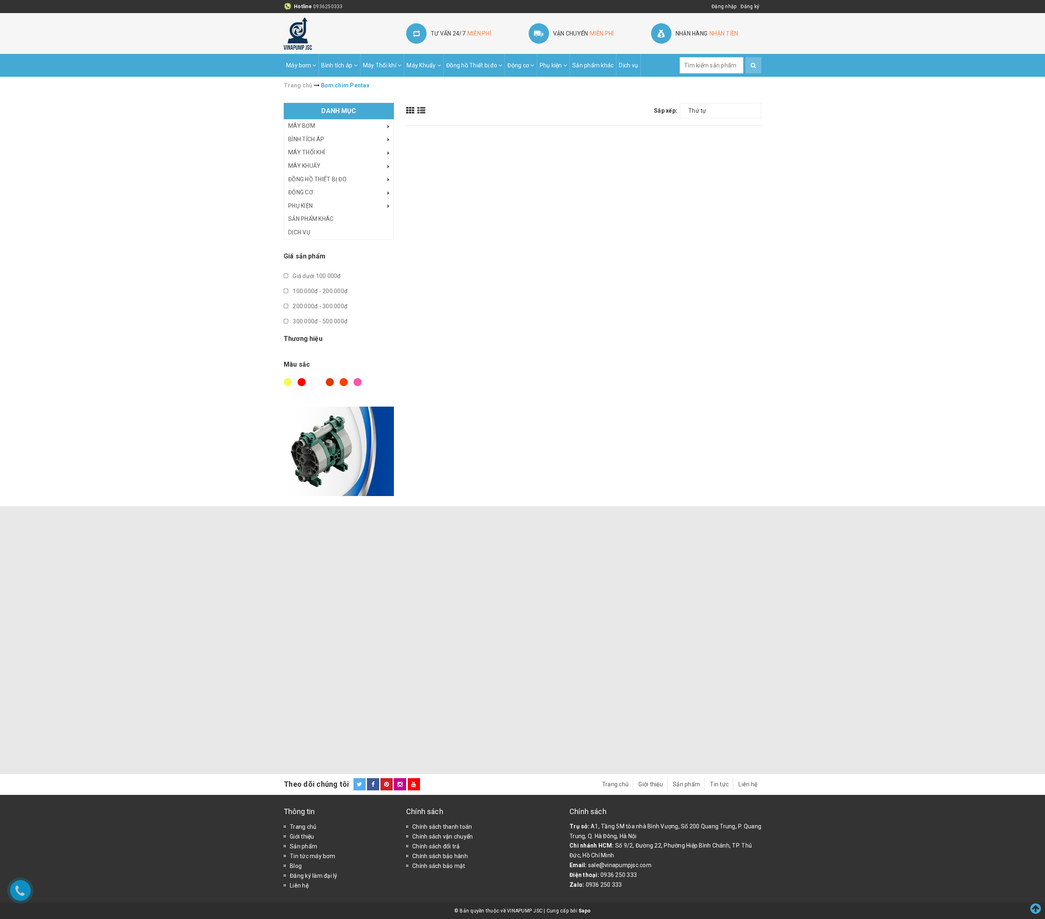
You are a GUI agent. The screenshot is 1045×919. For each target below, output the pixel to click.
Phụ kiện (551, 65)
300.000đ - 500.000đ (319, 321)
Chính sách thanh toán (442, 826)
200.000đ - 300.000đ (319, 306)
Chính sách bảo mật (438, 866)
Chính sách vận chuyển (442, 836)
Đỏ (303, 386)
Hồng (359, 386)
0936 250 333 (618, 875)
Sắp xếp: (665, 110)
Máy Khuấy (422, 65)
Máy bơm (299, 65)
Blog (296, 866)
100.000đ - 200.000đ (319, 291)
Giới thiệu (650, 784)
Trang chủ (615, 784)
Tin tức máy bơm (312, 856)
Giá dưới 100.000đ (316, 276)
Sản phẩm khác (593, 65)
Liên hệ (747, 784)
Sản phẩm (686, 784)
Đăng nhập (723, 6)
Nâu (331, 386)
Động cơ (518, 65)
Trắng (316, 386)
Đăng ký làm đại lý (314, 875)
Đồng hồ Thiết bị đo (472, 65)
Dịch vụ (628, 65)
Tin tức (719, 784)
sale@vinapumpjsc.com (619, 865)
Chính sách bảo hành (440, 856)
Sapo (584, 911)
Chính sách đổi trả (436, 846)
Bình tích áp (337, 65)
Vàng (289, 386)
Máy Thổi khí (380, 65)
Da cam (345, 386)
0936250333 (328, 6)
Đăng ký (749, 6)
